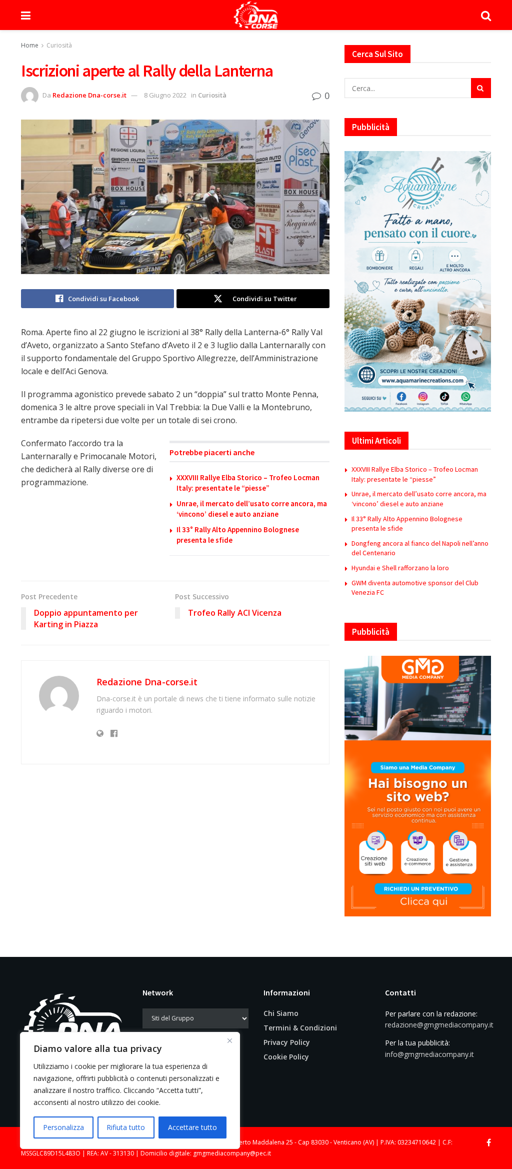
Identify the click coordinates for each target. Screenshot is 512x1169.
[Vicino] (230, 1040)
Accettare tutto (192, 1127)
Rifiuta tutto (125, 1127)
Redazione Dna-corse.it (89, 95)
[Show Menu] (25, 15)
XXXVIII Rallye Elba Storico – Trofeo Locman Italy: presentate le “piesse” (415, 474)
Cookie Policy (286, 1056)
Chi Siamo (281, 1013)
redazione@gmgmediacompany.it (439, 1024)
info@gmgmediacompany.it (429, 1054)
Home (29, 45)
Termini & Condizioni (300, 1027)
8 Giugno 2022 (165, 95)
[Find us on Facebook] (488, 1142)
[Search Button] (486, 15)
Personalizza (63, 1127)
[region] (130, 1090)
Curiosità (59, 45)
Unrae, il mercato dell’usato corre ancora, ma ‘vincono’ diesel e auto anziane (419, 498)
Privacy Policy (287, 1042)
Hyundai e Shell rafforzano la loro (400, 567)
